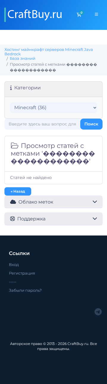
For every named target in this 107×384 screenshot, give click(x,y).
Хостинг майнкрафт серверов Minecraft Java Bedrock (48, 51)
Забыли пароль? (25, 290)
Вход (14, 264)
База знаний (22, 58)
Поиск (91, 124)
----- (12, 281)
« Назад (18, 191)
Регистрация (22, 273)
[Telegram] (98, 312)
